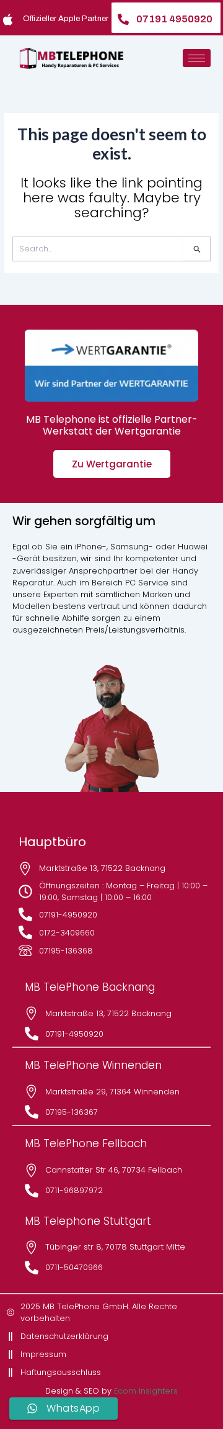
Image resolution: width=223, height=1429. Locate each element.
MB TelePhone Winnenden (93, 1065)
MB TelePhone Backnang (90, 987)
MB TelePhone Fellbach (86, 1143)
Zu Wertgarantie (112, 464)
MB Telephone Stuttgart (88, 1221)
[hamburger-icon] (197, 58)
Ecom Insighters (146, 1391)
